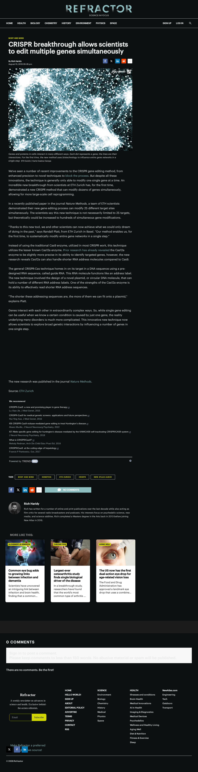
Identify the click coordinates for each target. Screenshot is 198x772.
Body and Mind (16, 38)
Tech (164, 699)
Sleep (133, 742)
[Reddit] (123, 61)
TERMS (68, 716)
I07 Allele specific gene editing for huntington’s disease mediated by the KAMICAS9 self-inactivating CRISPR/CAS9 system (69, 431)
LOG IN (179, 23)
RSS (67, 729)
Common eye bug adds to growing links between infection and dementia (24, 575)
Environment (104, 694)
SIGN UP (167, 23)
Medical (101, 712)
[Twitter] (111, 61)
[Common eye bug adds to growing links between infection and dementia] (25, 552)
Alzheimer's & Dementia (19, 544)
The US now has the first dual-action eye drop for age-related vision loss (115, 574)
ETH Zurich (26, 391)
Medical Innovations (140, 703)
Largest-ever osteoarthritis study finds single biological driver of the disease (68, 575)
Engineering (168, 694)
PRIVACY (69, 720)
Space (100, 720)
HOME (9, 23)
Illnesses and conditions (142, 694)
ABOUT (68, 703)
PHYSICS (100, 23)
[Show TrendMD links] (130, 461)
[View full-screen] (129, 72)
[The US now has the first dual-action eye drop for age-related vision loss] (115, 552)
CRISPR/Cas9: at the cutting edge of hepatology (32, 448)
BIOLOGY (35, 23)
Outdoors (167, 703)
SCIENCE (102, 690)
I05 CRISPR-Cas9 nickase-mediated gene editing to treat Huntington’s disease (47, 423)
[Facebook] (105, 61)
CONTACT (70, 725)
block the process (77, 175)
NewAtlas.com (169, 690)
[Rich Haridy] (15, 508)
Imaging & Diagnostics (141, 712)
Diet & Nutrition (138, 733)
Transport (167, 707)
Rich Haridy (31, 503)
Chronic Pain (60, 544)
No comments (71, 489)
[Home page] (99, 9)
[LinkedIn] (117, 61)
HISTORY (66, 23)
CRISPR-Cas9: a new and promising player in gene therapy (38, 407)
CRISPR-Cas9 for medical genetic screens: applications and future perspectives (48, 415)
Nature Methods (80, 381)
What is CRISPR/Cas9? (20, 440)
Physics (101, 716)
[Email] (130, 61)
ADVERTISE (71, 712)
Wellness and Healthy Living (144, 725)
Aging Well (104, 544)
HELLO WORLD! (73, 694)
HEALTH (21, 23)
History (101, 707)
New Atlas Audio (103, 477)
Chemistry (102, 703)
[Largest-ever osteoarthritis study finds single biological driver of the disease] (70, 552)
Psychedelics (137, 720)
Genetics (46, 477)
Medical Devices (138, 716)
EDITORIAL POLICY (74, 707)
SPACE (113, 23)
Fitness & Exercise (139, 738)
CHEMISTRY (51, 23)
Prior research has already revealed (86, 250)
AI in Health (136, 707)
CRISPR (82, 477)
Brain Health (136, 699)
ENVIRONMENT (83, 23)
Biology (101, 699)
